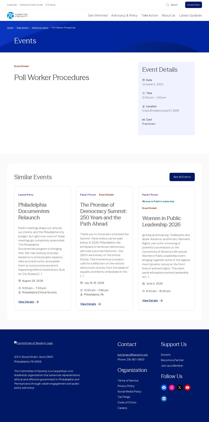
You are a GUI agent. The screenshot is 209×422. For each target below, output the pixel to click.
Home (10, 27)
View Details (26, 301)
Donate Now (193, 4)
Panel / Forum (88, 194)
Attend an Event (40, 27)
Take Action (22, 27)
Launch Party (25, 194)
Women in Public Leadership (158, 201)
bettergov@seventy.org (133, 354)
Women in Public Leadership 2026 (161, 221)
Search (174, 4)
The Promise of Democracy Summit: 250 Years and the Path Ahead (103, 214)
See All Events (182, 177)
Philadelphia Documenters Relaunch (33, 211)
